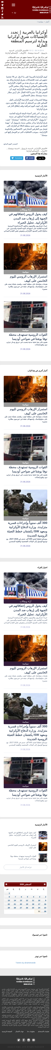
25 (33, 908)
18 (33, 904)
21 (15, 904)
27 (21, 908)
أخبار (47, 22)
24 (39, 908)
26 (27, 908)
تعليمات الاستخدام (43, 1031)
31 (39, 911)
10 (39, 900)
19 (27, 904)
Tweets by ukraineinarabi (26, 962)
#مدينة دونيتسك (33, 53)
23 (45, 908)
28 (15, 908)
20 (21, 904)
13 (21, 900)
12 (27, 900)
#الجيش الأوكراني (21, 50)
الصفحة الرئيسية (7, 1031)
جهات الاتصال (19, 1031)
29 (9, 908)
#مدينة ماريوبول (27, 148)
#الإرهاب (23, 53)
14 (15, 900)
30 (45, 911)
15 (9, 900)
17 (39, 904)
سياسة (40, 22)
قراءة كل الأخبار (25, 867)
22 (9, 904)
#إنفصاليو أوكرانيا (11, 53)
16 (45, 904)
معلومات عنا (31, 1031)
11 (33, 900)
